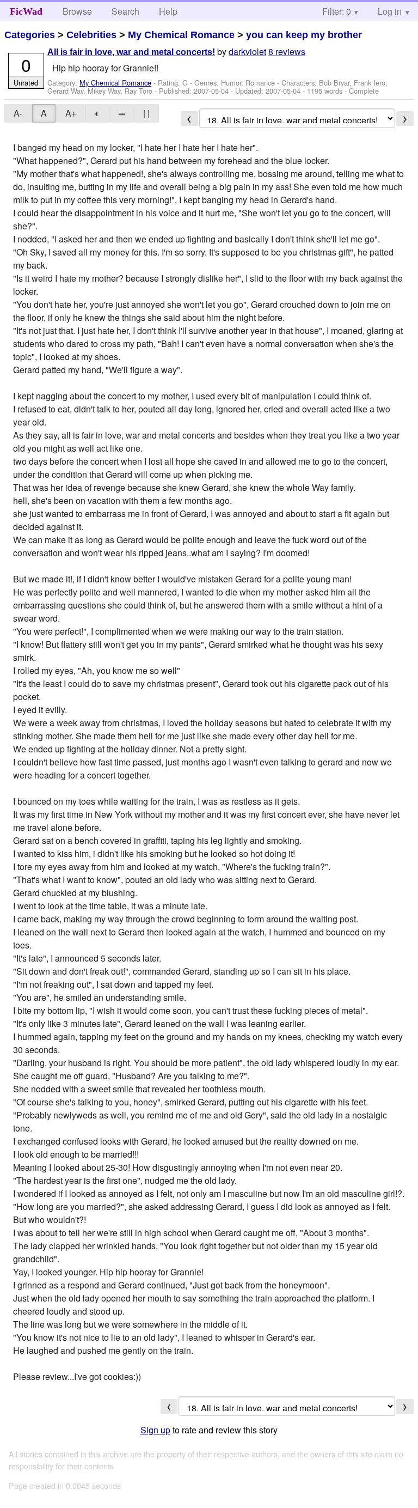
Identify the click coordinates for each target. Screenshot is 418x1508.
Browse (77, 11)
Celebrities (91, 34)
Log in (390, 11)
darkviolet (247, 51)
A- (18, 113)
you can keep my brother (304, 34)
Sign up (155, 1430)
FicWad (26, 11)
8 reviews (286, 51)
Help (168, 11)
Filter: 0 (336, 11)
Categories (29, 34)
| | (146, 113)
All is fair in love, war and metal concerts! (131, 52)
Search (125, 11)
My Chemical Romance (181, 34)
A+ (70, 113)
